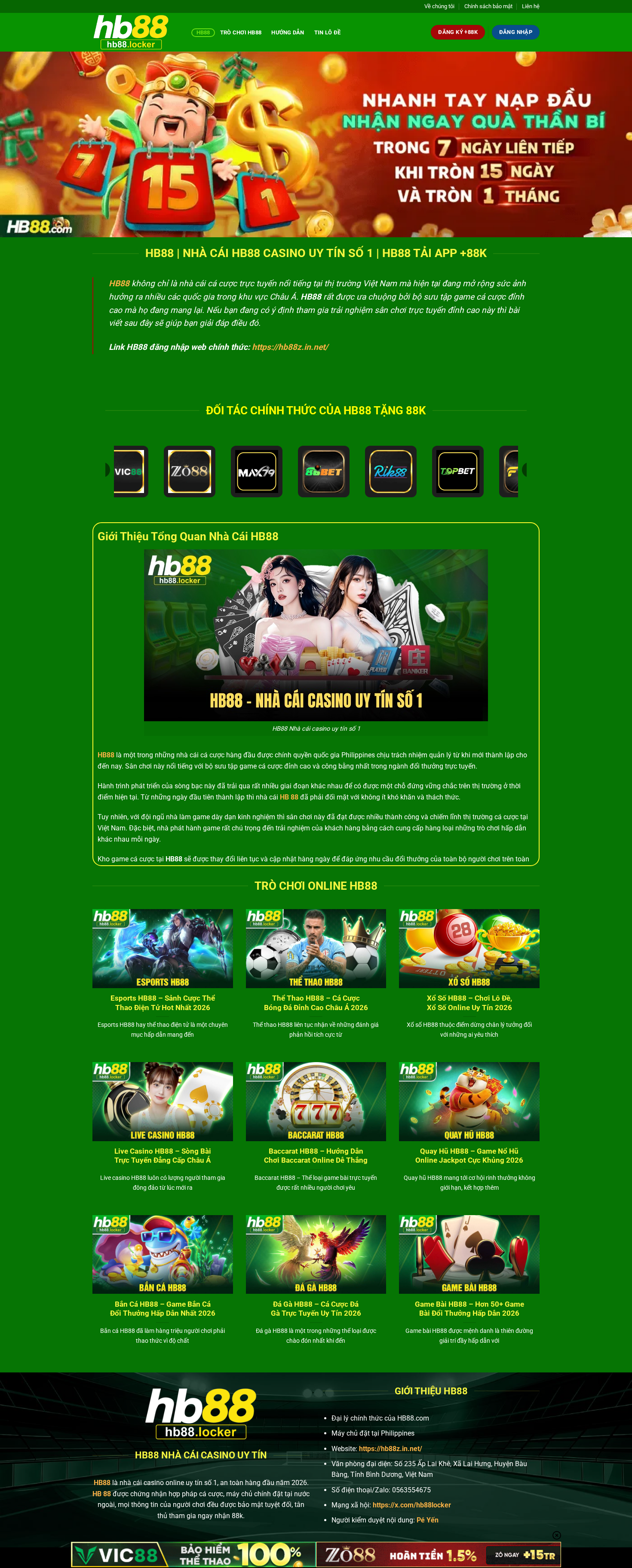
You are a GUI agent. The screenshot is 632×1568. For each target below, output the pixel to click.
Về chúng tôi (439, 6)
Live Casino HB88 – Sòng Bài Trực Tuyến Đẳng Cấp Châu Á (162, 1156)
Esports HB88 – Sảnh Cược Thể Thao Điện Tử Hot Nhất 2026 (162, 1003)
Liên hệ (531, 6)
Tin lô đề (327, 32)
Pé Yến (428, 1520)
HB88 (203, 32)
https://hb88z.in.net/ (290, 347)
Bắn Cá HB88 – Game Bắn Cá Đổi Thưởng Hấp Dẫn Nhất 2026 (162, 1309)
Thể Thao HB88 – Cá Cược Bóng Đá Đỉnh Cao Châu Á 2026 (316, 1003)
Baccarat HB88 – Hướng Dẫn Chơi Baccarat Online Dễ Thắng (316, 1156)
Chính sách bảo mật (488, 6)
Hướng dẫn (287, 32)
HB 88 (289, 797)
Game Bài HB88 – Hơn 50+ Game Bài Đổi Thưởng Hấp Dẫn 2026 (469, 1309)
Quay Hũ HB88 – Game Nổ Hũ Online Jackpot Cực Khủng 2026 (469, 1156)
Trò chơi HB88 (240, 32)
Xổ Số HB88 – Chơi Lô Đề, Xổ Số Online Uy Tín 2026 (469, 1003)
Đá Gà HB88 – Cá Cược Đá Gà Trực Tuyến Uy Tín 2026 (316, 1309)
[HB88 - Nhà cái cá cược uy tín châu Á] (135, 32)
